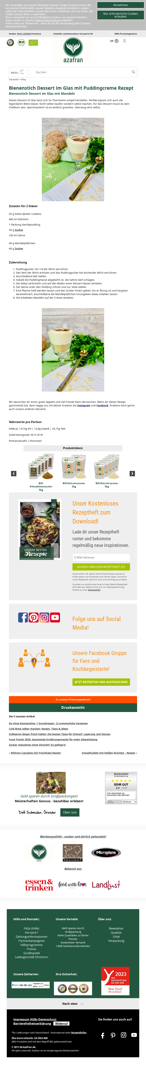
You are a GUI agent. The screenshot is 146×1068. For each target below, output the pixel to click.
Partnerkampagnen (32, 941)
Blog (23, 79)
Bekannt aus (73, 869)
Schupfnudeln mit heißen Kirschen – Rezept (108, 753)
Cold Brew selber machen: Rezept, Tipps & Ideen (38, 728)
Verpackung (116, 941)
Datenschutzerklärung (48, 20)
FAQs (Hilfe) (31, 928)
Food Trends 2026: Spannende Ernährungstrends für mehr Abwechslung (53, 739)
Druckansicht (73, 707)
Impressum (21, 1019)
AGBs (34, 1019)
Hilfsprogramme (31, 945)
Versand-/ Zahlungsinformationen (31, 935)
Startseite (14, 79)
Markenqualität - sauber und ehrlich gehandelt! (73, 837)
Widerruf (61, 1023)
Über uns (70, 812)
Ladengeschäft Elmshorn (31, 957)
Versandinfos (78, 1032)
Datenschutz (94, 590)
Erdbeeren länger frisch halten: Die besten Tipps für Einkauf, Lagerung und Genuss (59, 734)
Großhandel (32, 953)
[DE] (116, 41)
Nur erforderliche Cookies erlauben (120, 15)
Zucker (19, 230)
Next (132, 473)
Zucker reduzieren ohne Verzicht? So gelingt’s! (37, 744)
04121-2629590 (24, 33)
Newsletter (116, 928)
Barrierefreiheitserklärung (32, 1023)
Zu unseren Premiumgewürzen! (73, 699)
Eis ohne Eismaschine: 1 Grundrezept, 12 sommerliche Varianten (48, 723)
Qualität (116, 932)
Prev (13, 473)
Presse (31, 949)
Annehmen (120, 5)
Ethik (116, 937)
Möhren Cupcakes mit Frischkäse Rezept (36, 753)
